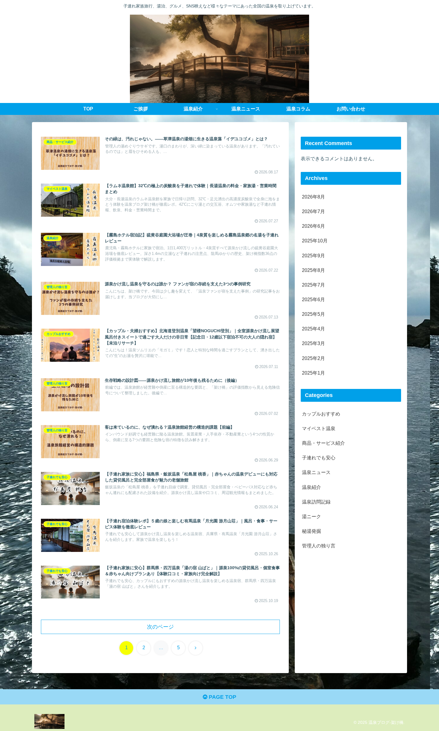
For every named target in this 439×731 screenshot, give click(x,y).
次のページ (160, 627)
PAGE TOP (221, 697)
